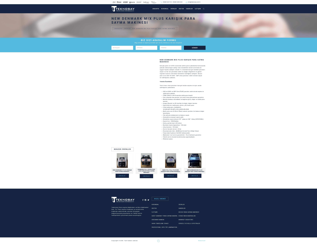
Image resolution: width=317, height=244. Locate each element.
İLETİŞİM (198, 8)
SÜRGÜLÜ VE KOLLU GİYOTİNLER (189, 223)
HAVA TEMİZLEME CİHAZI (160, 223)
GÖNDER (195, 48)
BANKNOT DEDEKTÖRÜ (186, 219)
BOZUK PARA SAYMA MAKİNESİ (189, 212)
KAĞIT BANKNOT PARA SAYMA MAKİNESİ (165, 216)
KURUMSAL (164, 8)
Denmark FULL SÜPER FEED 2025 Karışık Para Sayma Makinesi (146, 171)
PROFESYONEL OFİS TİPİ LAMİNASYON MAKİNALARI (169, 227)
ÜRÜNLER (174, 8)
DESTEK (181, 8)
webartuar (141, 240)
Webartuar (202, 240)
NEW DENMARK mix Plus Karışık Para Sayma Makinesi (153, 28)
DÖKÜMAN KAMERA (158, 219)
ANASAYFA (155, 8)
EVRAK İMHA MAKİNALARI (187, 216)
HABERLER (189, 8)
